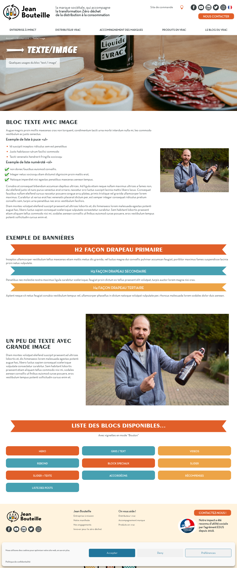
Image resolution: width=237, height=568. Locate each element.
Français (231, 7)
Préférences (208, 553)
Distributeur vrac (68, 30)
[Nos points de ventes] (182, 7)
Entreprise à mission (84, 516)
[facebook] (193, 7)
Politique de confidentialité (18, 562)
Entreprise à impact (23, 30)
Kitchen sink (23, 38)
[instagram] (223, 7)
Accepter (112, 553)
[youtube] (201, 7)
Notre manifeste (82, 520)
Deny (160, 553)
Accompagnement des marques (121, 30)
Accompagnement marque (131, 520)
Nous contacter (216, 16)
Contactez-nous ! (212, 513)
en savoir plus (63, 550)
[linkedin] (208, 7)
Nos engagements (82, 525)
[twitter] (216, 7)
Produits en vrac (174, 30)
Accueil (10, 38)
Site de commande (161, 7)
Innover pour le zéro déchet (88, 529)
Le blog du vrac (216, 30)
